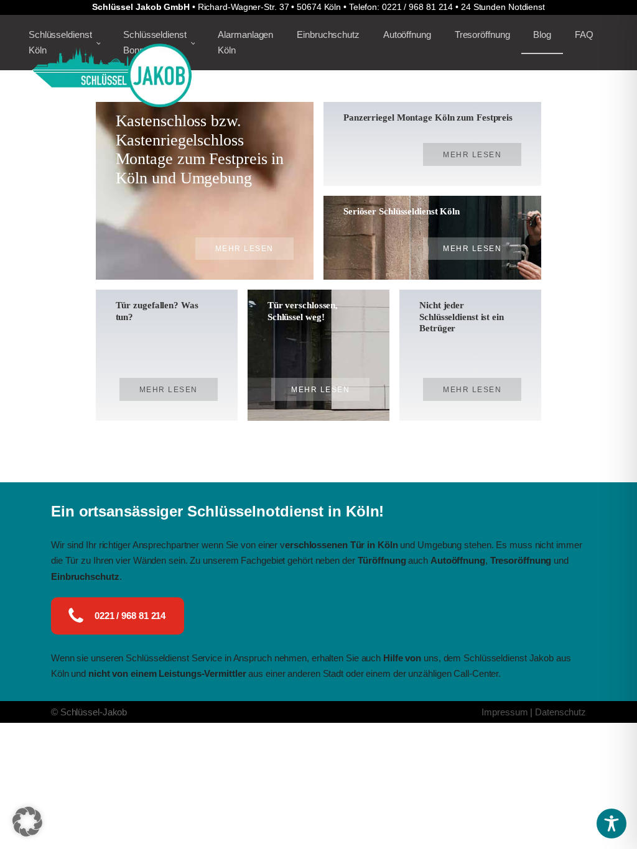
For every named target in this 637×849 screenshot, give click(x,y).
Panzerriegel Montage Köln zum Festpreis (428, 117)
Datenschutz (560, 712)
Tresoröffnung (482, 34)
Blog (542, 34)
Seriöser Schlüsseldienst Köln (401, 211)
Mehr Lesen (244, 248)
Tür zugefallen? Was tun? (157, 310)
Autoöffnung (407, 34)
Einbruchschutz (328, 34)
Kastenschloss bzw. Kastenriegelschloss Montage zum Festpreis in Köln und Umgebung (200, 149)
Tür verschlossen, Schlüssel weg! (302, 310)
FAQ (584, 34)
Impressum (504, 712)
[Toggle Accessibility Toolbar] (611, 823)
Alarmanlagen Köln (245, 42)
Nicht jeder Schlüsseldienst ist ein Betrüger (461, 316)
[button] (27, 821)
